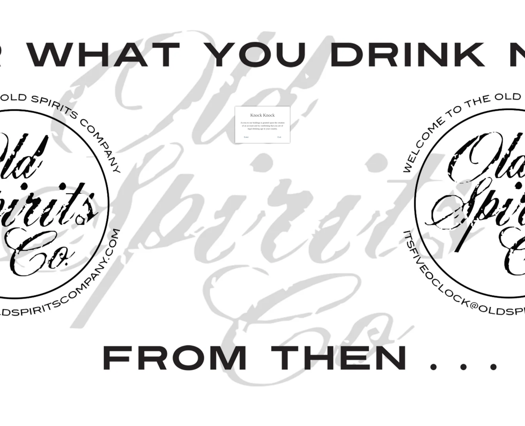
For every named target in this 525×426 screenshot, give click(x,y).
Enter (246, 137)
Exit (279, 137)
